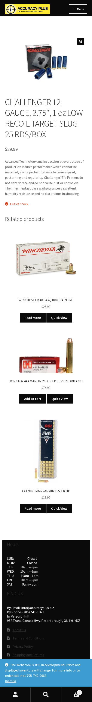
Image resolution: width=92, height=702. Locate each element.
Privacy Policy (23, 646)
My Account (15, 694)
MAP (25, 616)
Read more (33, 317)
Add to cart (32, 398)
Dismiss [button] (10, 681)
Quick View (59, 317)
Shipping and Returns (28, 655)
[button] (80, 41)
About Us (19, 630)
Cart (70, 691)
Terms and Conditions (29, 638)
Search (46, 694)
